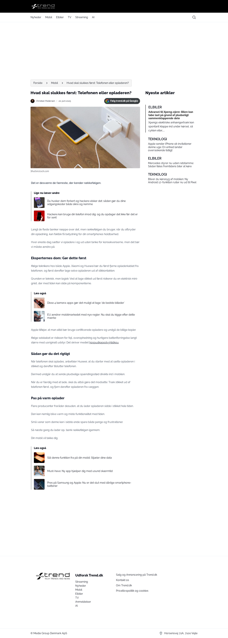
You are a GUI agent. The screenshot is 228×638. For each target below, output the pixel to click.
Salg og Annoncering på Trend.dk (136, 574)
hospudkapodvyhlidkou (104, 342)
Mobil (48, 17)
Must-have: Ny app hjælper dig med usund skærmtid (80, 471)
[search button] (194, 17)
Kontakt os (122, 580)
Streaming (81, 17)
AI (93, 17)
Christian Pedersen (45, 101)
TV (69, 17)
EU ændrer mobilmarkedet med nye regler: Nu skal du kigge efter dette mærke (91, 316)
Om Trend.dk (124, 585)
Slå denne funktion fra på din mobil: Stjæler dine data (79, 457)
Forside (37, 83)
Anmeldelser (83, 601)
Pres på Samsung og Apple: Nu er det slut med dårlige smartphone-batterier (89, 484)
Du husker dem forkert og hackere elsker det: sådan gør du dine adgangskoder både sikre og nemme (86, 202)
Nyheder (36, 17)
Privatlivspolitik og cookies (132, 590)
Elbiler (60, 17)
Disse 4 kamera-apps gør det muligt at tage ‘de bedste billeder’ (86, 302)
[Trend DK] (114, 6)
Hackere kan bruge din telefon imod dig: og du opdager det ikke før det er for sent (92, 216)
